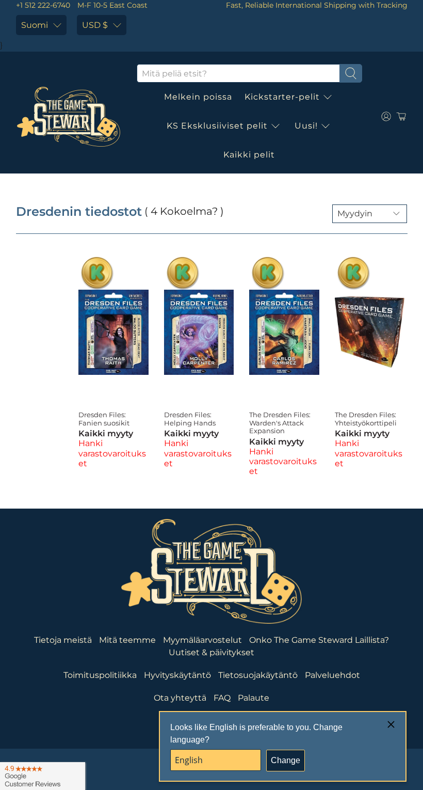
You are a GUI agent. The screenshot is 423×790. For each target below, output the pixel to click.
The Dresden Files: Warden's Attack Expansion (280, 422)
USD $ (95, 25)
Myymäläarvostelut (202, 640)
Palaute (253, 698)
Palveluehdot (332, 675)
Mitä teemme (127, 640)
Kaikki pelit (249, 155)
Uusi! (306, 126)
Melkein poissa (198, 97)
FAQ (222, 698)
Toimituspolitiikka (100, 675)
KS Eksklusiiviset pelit (217, 126)
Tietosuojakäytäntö (258, 675)
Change (285, 760)
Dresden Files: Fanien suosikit (103, 418)
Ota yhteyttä (180, 698)
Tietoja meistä (63, 640)
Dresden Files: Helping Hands (190, 418)
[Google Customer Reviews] (42, 776)
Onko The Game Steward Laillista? (319, 640)
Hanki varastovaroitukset (112, 453)
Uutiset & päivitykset (211, 652)
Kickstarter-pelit (282, 97)
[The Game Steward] (68, 117)
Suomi (34, 25)
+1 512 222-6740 (43, 5)
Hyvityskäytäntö (177, 675)
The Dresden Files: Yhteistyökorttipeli (366, 418)
